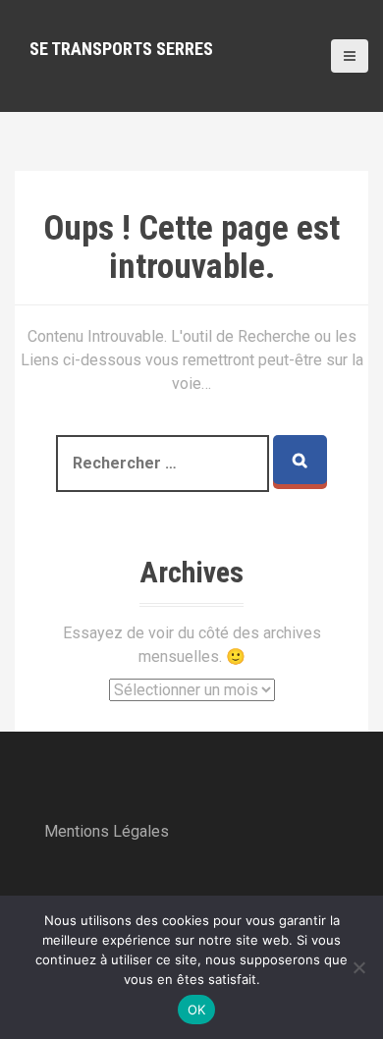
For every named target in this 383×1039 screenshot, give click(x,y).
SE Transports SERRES (121, 48)
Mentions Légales (106, 831)
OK (197, 1009)
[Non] (358, 967)
